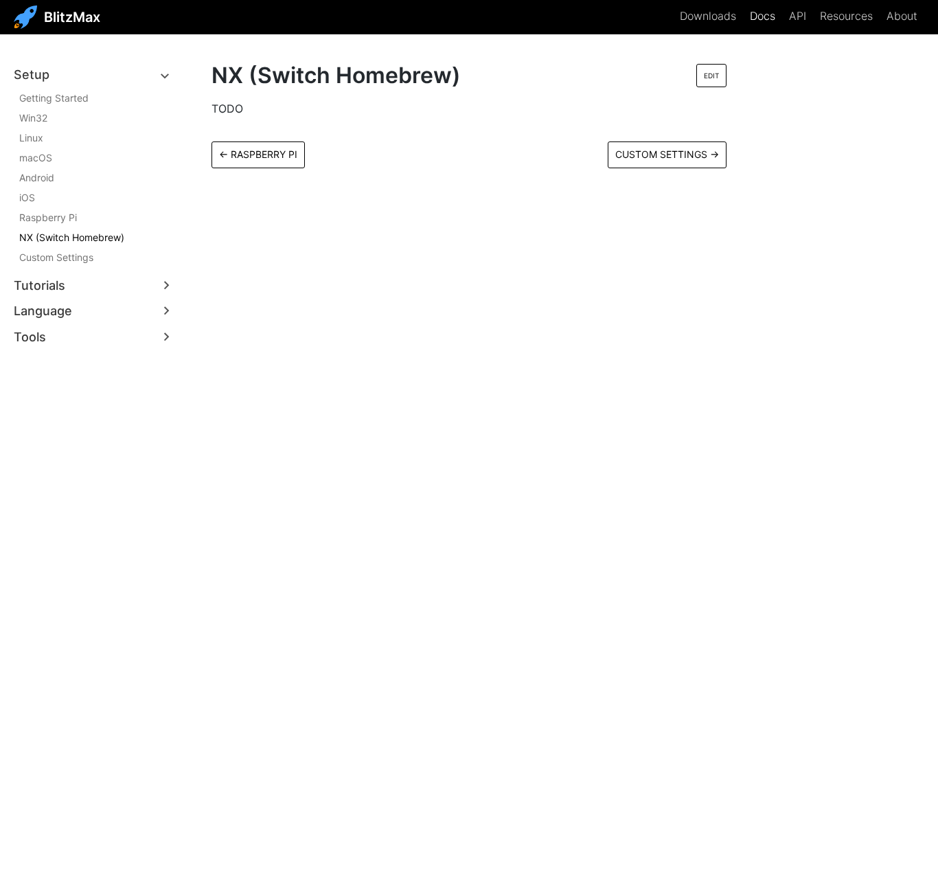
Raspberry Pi (48, 217)
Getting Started (54, 98)
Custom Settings (56, 257)
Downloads (708, 16)
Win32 (33, 118)
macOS (35, 157)
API (797, 16)
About (901, 16)
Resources (846, 16)
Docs (762, 16)
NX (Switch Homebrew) (71, 237)
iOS (27, 197)
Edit (711, 75)
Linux (31, 138)
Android (36, 177)
